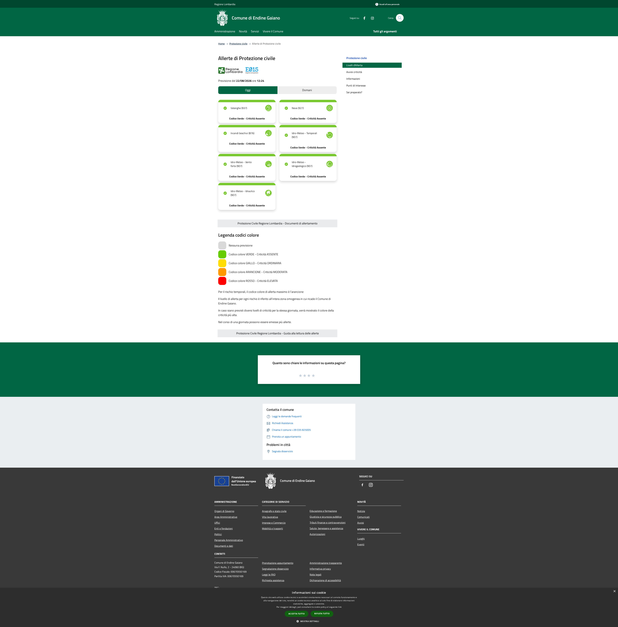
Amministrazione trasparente (326, 563)
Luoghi (361, 539)
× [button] (614, 591)
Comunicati (363, 517)
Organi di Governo (224, 511)
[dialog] (309, 607)
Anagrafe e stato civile (274, 511)
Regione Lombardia (224, 4)
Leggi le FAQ (269, 574)
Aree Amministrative (225, 517)
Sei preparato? (354, 92)
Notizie (361, 511)
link (340, 607)
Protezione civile (238, 44)
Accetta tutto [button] (296, 613)
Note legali (315, 574)
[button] (309, 621)
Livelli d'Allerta (354, 65)
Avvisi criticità (354, 72)
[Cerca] (400, 18)
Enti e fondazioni (223, 528)
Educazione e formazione (323, 511)
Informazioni (353, 79)
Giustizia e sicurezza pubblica (326, 517)
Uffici (217, 523)
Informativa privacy (320, 569)
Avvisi (360, 523)
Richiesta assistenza (273, 580)
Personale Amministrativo (228, 540)
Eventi (360, 544)
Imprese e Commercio (274, 523)
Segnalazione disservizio (275, 569)
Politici (218, 534)
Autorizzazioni (317, 534)
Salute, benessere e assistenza (326, 528)
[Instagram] (371, 18)
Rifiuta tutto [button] (322, 613)
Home (221, 44)
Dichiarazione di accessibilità (325, 580)
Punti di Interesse (356, 85)
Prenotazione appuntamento (277, 563)
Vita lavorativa (270, 517)
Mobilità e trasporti (272, 528)
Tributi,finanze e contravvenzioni (328, 522)
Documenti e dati (223, 546)
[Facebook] (363, 18)
